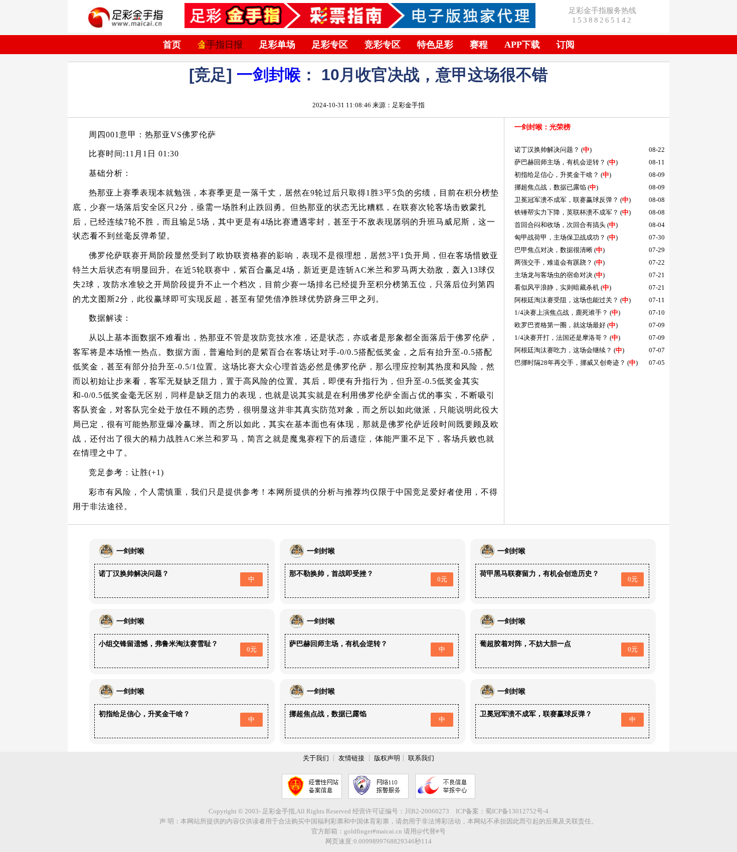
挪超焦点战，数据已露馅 (550, 187)
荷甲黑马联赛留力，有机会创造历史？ (539, 573)
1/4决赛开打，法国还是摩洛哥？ (561, 337)
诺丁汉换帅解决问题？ (547, 149)
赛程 (479, 45)
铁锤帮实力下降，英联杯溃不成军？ (566, 212)
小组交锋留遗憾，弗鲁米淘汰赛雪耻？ (158, 644)
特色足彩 (435, 45)
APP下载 (522, 45)
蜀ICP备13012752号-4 (516, 811)
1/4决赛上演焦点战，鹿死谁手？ (561, 312)
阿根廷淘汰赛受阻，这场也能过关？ (566, 300)
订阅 (566, 45)
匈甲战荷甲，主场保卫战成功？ (560, 237)
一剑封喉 (269, 75)
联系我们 (421, 758)
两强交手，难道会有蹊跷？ (553, 262)
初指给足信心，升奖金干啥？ (556, 174)
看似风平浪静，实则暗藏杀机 (556, 287)
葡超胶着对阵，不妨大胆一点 (525, 644)
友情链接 (351, 758)
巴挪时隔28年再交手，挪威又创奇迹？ (570, 362)
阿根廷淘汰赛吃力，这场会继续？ (563, 350)
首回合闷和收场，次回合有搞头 (560, 225)
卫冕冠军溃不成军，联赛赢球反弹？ (566, 199)
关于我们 (316, 758)
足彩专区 (330, 45)
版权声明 (387, 758)
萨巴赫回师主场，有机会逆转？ (560, 162)
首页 (172, 45)
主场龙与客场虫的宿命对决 (553, 275)
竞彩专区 (382, 45)
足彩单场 (277, 45)
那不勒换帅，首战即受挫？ (331, 573)
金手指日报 (220, 45)
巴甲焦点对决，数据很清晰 (553, 250)
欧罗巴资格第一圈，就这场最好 (560, 325)
